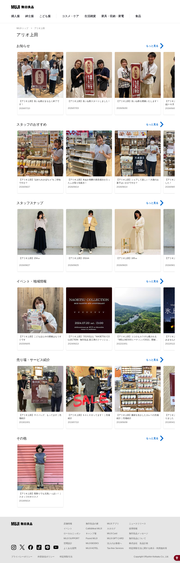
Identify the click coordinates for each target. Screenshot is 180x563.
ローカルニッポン (72, 533)
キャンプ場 (91, 533)
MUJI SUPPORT (71, 538)
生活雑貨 (90, 16)
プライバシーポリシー (21, 556)
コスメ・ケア (70, 16)
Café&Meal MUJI (94, 528)
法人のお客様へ (114, 543)
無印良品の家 (92, 523)
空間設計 (68, 543)
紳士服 (29, 16)
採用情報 (133, 528)
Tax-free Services (115, 548)
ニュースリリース (137, 523)
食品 (138, 16)
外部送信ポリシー (46, 556)
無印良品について (137, 538)
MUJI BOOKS (92, 543)
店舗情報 (68, 523)
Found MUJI (91, 538)
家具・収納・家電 (112, 16)
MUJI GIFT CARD (115, 538)
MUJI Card (112, 533)
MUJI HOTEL (92, 548)
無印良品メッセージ (138, 533)
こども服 (45, 16)
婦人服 (15, 16)
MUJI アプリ (113, 523)
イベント (68, 528)
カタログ (111, 528)
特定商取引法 (66, 556)
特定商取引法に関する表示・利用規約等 (148, 548)
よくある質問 (70, 548)
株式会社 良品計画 (138, 543)
